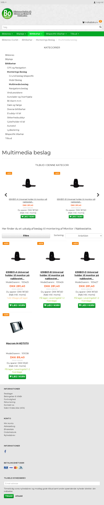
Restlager (8, 394)
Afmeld (18, 496)
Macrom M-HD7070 (17, 343)
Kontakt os (9, 405)
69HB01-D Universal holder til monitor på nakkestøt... (87, 275)
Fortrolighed (10, 399)
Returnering (9, 402)
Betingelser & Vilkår (13, 396)
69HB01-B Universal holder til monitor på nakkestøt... (76, 200)
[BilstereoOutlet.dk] (17, 13)
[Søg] (100, 27)
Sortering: (59, 235)
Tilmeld (8, 496)
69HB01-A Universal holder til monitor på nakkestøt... (28, 200)
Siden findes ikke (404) (14, 408)
